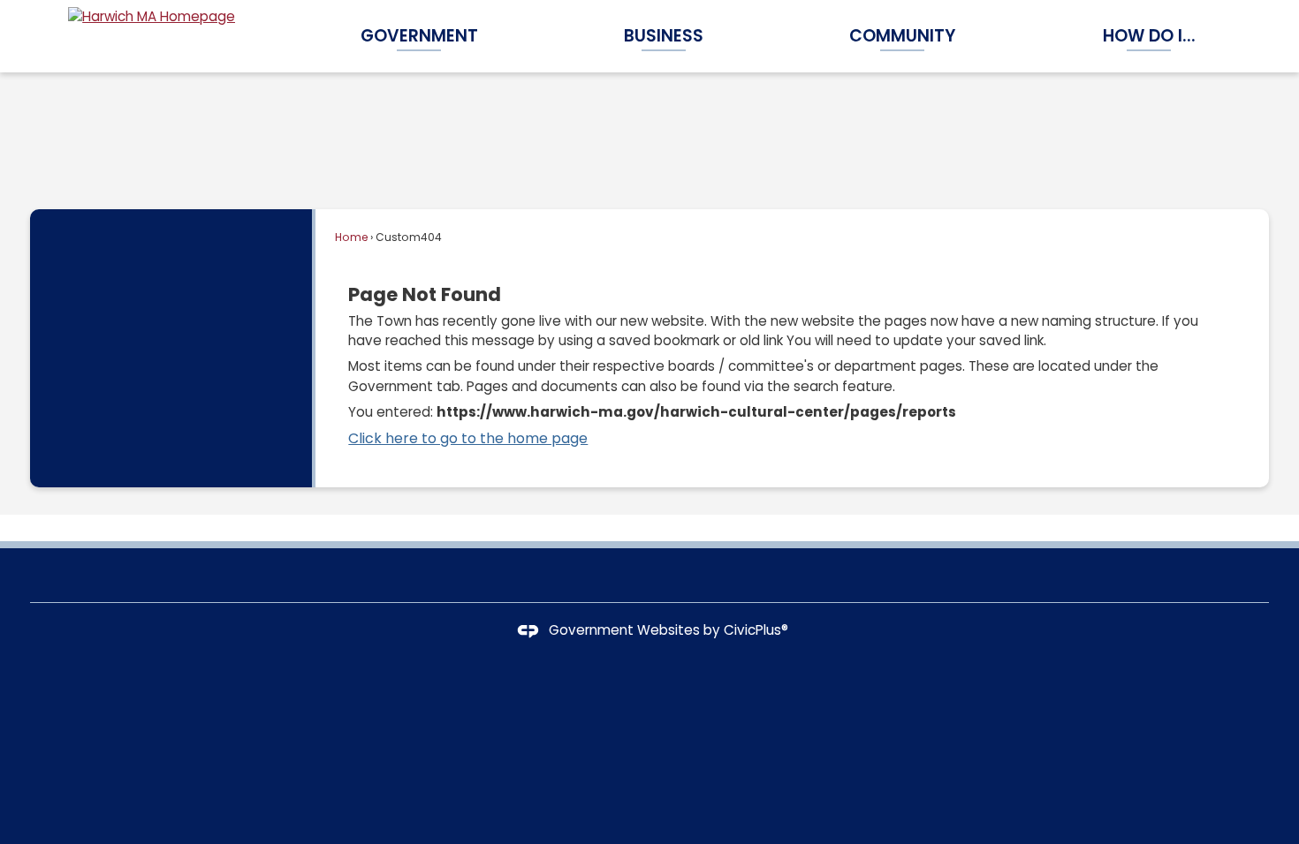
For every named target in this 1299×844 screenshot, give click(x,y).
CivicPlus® (756, 630)
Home (351, 237)
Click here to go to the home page (468, 438)
